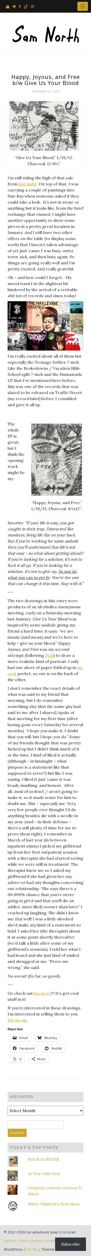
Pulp (49, 655)
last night (27, 183)
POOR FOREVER (43, 1159)
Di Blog (33, 1249)
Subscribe (70, 1244)
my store (42, 993)
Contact (36, 1241)
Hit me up (17, 1020)
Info (23, 1241)
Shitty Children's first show (54, 1203)
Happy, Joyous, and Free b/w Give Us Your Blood (45, 79)
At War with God (44, 1173)
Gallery (10, 1241)
